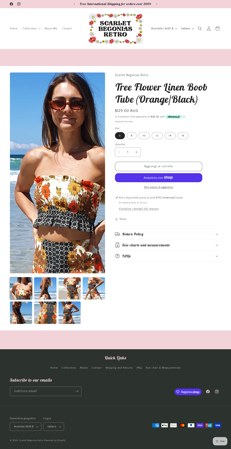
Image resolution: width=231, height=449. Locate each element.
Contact (97, 367)
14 (170, 135)
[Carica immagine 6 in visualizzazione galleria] (45, 313)
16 (183, 135)
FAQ (139, 367)
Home (54, 367)
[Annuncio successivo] (157, 4)
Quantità (120, 144)
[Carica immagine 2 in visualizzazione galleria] (45, 288)
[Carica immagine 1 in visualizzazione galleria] (21, 288)
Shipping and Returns (119, 367)
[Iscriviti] (77, 391)
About (84, 367)
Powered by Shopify (55, 440)
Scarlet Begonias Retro (31, 440)
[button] (31, 28)
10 (144, 135)
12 (157, 135)
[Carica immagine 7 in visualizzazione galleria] (69, 313)
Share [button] (123, 218)
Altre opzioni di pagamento (158, 187)
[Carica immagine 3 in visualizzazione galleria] (69, 288)
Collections (69, 367)
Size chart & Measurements (163, 367)
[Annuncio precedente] (74, 4)
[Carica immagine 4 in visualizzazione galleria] (94, 288)
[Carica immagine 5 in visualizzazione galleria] (21, 313)
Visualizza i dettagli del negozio (139, 208)
